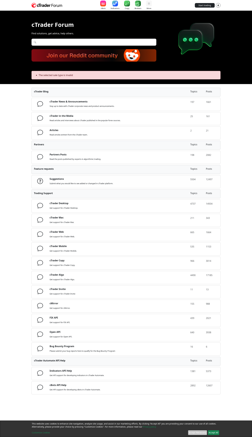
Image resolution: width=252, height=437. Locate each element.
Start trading (204, 5)
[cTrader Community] (47, 5)
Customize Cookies (41, 432)
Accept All (213, 432)
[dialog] (126, 429)
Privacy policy (149, 426)
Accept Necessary (197, 432)
